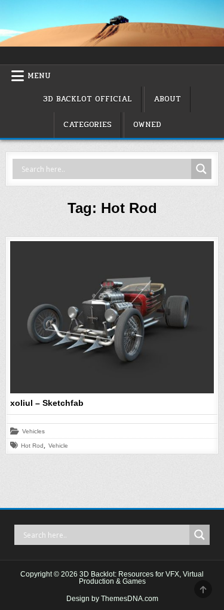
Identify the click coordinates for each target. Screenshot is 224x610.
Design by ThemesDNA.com (112, 598)
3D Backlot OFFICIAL (87, 99)
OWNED (147, 125)
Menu (39, 76)
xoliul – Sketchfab (47, 403)
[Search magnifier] (201, 169)
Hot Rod (32, 446)
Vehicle (58, 446)
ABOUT (167, 99)
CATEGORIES (87, 125)
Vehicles (33, 432)
